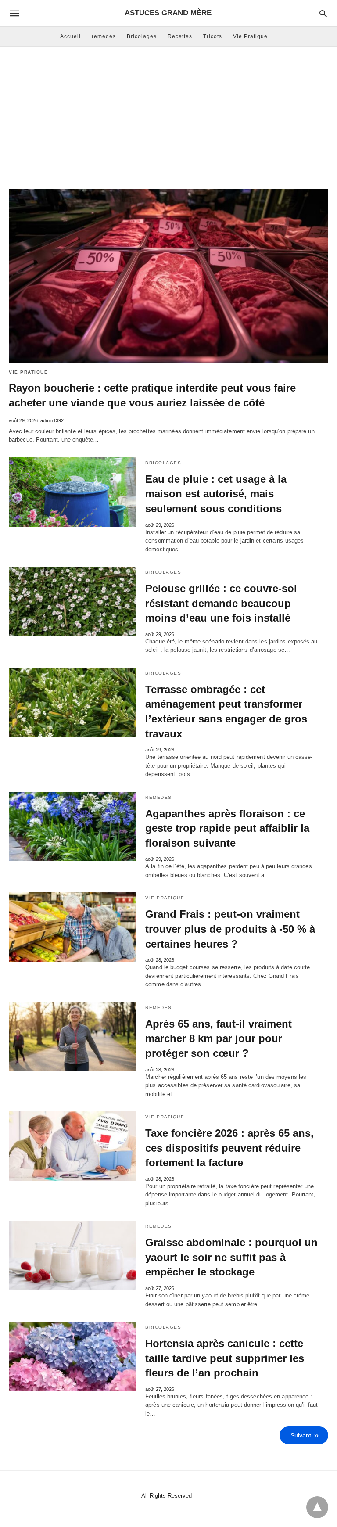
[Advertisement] (168, 116)
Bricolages (142, 36)
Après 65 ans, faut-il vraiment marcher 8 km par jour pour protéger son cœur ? (218, 1038)
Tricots (212, 36)
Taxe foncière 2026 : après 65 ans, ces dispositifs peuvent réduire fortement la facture (229, 1147)
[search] (323, 13)
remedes (104, 36)
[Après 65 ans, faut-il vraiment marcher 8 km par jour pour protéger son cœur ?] (72, 1036)
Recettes (180, 36)
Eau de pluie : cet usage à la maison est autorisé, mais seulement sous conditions (216, 493)
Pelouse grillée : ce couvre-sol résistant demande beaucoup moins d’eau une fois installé (221, 603)
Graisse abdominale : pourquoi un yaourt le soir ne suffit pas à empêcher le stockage (231, 1257)
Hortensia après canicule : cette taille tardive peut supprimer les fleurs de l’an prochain (224, 1358)
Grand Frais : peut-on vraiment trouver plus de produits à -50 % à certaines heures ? (230, 928)
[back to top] (317, 1507)
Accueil (70, 36)
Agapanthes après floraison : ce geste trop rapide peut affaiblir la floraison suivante (227, 828)
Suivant (300, 1435)
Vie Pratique (250, 36)
